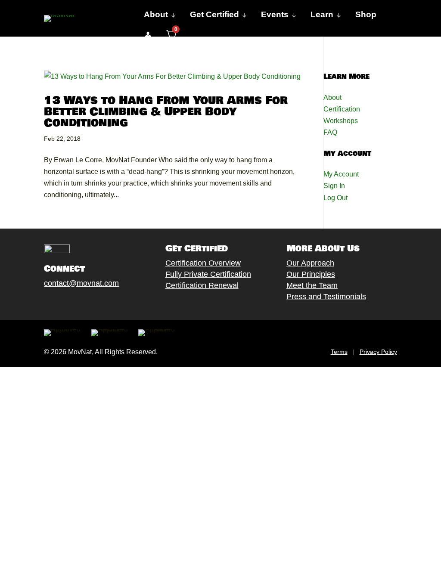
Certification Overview (203, 263)
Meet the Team (312, 285)
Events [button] (275, 14)
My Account (341, 174)
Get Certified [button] (214, 14)
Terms (339, 351)
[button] (148, 35)
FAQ (330, 132)
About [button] (156, 14)
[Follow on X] (57, 303)
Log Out (335, 197)
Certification (341, 109)
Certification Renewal (202, 285)
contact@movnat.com (81, 283)
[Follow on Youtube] (92, 303)
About (332, 97)
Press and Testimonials (326, 296)
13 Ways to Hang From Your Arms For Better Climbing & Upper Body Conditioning (166, 112)
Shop (365, 14)
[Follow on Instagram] (74, 303)
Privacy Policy (378, 351)
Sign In (334, 185)
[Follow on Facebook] (40, 303)
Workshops (340, 120)
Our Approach (310, 263)
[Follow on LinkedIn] (109, 303)
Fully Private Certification (208, 274)
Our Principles (310, 274)
